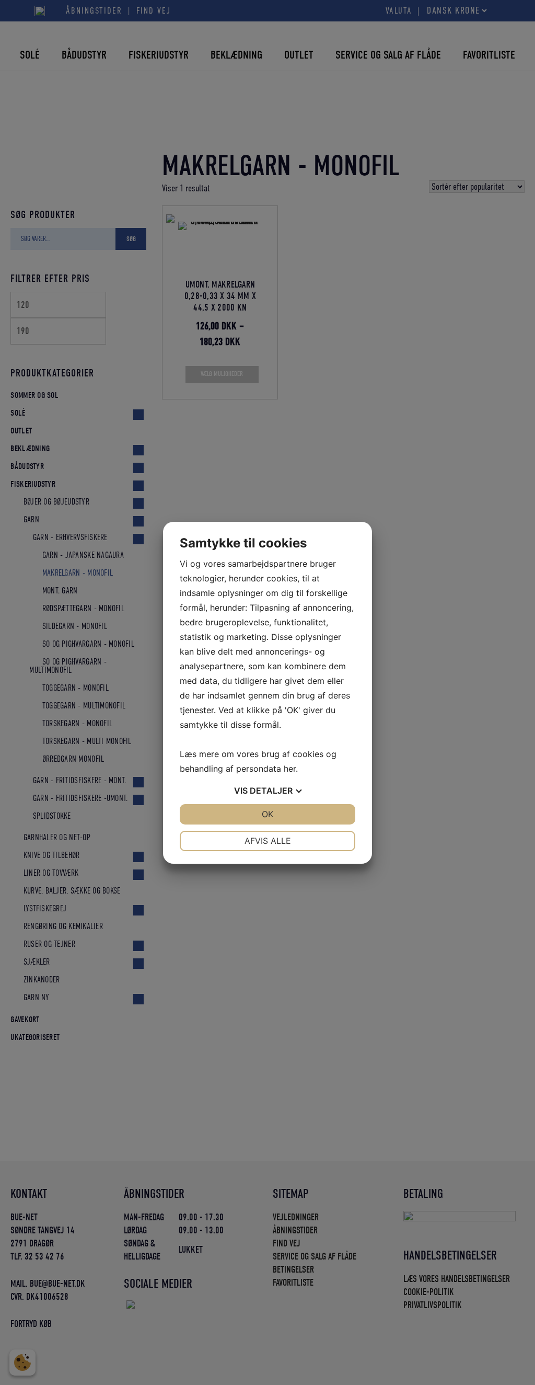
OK (267, 814)
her (290, 768)
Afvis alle (268, 840)
